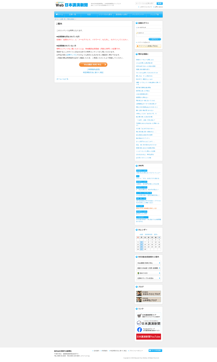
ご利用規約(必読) (93, 69)
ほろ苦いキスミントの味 (143, 158)
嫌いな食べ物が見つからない (145, 110)
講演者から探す (122, 14)
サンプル (148, 278)
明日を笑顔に (71, 19)
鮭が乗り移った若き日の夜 (144, 117)
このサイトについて (146, 7)
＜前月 (141, 234)
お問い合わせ (159, 7)
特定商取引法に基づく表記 (93, 72)
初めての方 (148, 273)
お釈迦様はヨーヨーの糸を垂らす (146, 104)
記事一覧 (72, 14)
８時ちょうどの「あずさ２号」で (146, 113)
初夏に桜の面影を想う (143, 69)
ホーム (60, 14)
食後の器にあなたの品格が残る (145, 148)
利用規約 (104, 351)
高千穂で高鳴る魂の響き (143, 87)
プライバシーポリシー (136, 351)
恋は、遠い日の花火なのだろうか (146, 145)
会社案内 (96, 351)
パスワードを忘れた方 (143, 42)
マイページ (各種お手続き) (148, 46)
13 (141, 244)
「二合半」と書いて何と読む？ (145, 120)
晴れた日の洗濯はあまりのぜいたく (147, 107)
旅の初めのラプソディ (143, 138)
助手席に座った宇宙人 (143, 91)
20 (141, 247)
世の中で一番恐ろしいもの (144, 79)
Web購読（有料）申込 (148, 263)
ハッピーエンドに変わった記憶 (145, 151)
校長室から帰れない (142, 97)
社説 (89, 14)
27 (141, 249)
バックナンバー (138, 14)
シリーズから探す (105, 14)
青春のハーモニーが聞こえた (145, 59)
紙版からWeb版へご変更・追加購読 (148, 268)
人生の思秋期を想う (142, 94)
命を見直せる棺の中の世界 (144, 135)
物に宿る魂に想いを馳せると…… (146, 131)
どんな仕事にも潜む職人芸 (144, 63)
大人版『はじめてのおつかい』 (145, 128)
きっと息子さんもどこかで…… (145, 141)
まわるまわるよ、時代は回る (145, 154)
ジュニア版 (154, 14)
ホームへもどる (62, 79)
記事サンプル (72, 55)
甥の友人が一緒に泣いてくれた (145, 100)
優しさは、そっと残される (144, 76)
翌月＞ (156, 234)
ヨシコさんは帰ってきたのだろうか (147, 72)
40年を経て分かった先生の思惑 (145, 66)
